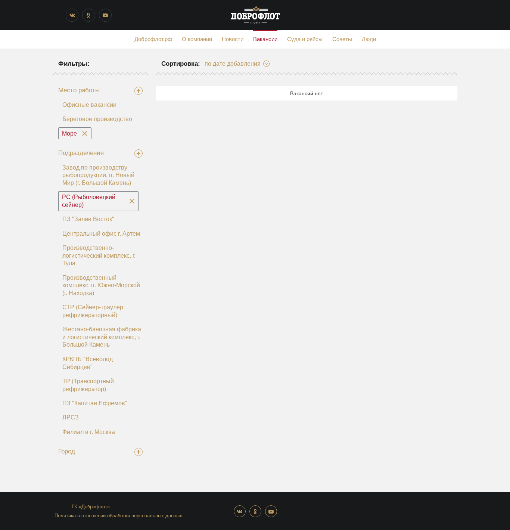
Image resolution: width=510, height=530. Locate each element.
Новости (232, 39)
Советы (342, 39)
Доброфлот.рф (153, 39)
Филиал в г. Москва (88, 432)
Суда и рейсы (305, 39)
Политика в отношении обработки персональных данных (118, 515)
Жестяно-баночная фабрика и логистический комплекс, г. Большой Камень (101, 337)
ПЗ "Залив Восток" (88, 219)
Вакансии (265, 39)
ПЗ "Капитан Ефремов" (94, 403)
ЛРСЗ (70, 417)
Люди (369, 39)
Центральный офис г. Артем (101, 233)
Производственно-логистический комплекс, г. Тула (99, 255)
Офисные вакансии (89, 105)
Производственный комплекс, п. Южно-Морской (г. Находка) (101, 285)
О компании (197, 39)
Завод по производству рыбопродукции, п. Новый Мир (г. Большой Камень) (98, 175)
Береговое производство (97, 119)
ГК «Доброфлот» (91, 506)
